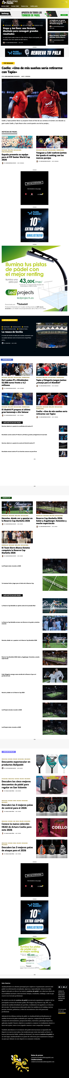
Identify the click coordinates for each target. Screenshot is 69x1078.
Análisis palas (11, 778)
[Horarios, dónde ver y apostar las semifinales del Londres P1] (63, 428)
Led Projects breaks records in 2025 (12, 710)
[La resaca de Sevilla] (51, 335)
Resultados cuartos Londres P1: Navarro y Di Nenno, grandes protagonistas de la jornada (24, 434)
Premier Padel (38, 25)
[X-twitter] (61, 987)
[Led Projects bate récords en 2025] (55, 566)
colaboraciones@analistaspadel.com (42, 1062)
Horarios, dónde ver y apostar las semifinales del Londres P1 (17, 426)
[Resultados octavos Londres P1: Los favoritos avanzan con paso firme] (63, 454)
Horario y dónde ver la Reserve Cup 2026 (13, 692)
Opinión (25, 326)
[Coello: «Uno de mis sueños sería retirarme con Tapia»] (34, 98)
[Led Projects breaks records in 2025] (55, 710)
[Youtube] (63, 987)
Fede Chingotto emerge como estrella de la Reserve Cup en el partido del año (19, 675)
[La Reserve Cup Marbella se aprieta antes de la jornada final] (55, 605)
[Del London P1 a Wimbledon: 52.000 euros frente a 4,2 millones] (17, 369)
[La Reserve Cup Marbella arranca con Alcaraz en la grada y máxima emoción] (55, 623)
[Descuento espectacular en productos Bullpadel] (51, 764)
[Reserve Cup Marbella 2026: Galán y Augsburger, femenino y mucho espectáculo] (51, 507)
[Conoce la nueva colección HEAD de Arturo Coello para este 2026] (51, 827)
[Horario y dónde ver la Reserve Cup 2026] (55, 692)
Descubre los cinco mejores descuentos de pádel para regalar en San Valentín (16, 784)
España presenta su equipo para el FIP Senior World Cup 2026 (16, 157)
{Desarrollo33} (62, 1012)
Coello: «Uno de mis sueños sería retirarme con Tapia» (32, 70)
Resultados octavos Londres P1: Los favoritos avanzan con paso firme (19, 451)
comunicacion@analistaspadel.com (42, 1057)
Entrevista (39, 406)
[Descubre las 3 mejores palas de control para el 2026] (51, 806)
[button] (65, 2)
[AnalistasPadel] (10, 2)
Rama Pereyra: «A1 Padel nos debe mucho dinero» (57, 36)
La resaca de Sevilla (12, 331)
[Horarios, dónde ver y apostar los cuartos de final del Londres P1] (63, 445)
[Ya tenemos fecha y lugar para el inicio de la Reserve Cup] (55, 583)
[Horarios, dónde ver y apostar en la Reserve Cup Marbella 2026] (17, 507)
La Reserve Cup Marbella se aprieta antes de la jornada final (18, 605)
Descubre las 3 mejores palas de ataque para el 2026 (17, 849)
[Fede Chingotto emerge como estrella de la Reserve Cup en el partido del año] (55, 675)
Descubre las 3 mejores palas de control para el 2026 (17, 806)
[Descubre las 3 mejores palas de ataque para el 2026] (51, 848)
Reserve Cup (5, 515)
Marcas (14, 800)
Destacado (8, 25)
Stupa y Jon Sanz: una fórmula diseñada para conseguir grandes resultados (20, 31)
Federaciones (16, 326)
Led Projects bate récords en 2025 (11, 566)
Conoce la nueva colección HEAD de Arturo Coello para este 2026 (16, 826)
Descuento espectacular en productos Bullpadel (16, 763)
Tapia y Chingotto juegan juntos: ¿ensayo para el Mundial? (51, 381)
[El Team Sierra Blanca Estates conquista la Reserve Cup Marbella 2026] (17, 537)
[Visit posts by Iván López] (3, 343)
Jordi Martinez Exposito (12, 42)
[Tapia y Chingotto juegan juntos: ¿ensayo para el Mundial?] (51, 369)
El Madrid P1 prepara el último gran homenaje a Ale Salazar (16, 411)
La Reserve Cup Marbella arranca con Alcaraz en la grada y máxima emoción (20, 623)
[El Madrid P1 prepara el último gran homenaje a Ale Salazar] (17, 399)
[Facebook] (59, 987)
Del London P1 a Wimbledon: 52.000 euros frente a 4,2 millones (15, 383)
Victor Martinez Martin (11, 768)
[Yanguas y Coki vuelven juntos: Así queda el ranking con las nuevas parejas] (51, 142)
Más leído (17, 25)
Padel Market (27, 778)
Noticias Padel (26, 25)
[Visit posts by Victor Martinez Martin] (3, 768)
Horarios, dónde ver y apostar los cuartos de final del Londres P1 (18, 443)
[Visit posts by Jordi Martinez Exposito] (4, 43)
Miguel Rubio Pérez (10, 791)
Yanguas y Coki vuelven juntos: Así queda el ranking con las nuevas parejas (51, 155)
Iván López (8, 343)
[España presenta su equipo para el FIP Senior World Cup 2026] (17, 142)
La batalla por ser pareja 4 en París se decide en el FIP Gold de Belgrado (58, 22)
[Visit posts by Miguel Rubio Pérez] (3, 791)
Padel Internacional (7, 151)
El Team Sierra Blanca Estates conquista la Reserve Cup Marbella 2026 (16, 550)
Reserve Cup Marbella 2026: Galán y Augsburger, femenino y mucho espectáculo (51, 521)
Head (14, 821)
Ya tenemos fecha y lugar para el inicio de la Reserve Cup (18, 583)
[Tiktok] (66, 987)
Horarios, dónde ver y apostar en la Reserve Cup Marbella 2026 (17, 519)
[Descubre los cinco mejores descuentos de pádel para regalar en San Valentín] (51, 785)
